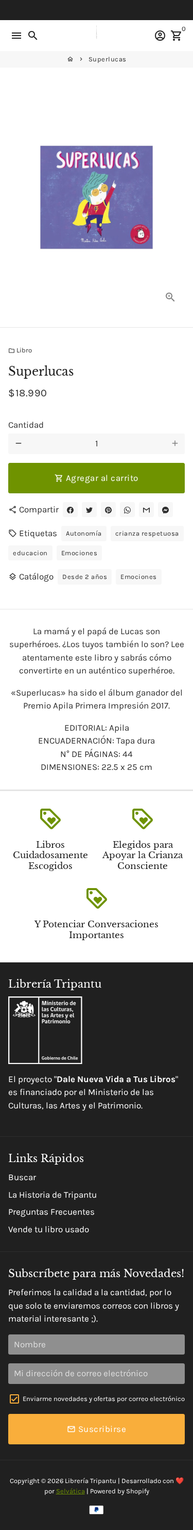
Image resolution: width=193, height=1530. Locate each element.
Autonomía (84, 533)
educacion (30, 553)
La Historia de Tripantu (52, 1194)
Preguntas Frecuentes (51, 1211)
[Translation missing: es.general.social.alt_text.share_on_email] (146, 509)
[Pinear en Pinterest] (108, 509)
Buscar (22, 1177)
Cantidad (26, 425)
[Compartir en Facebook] (70, 509)
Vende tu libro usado (48, 1229)
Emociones (79, 553)
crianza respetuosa (147, 533)
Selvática (70, 1491)
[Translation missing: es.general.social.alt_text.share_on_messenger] (165, 509)
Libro (20, 350)
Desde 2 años (84, 577)
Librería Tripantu (90, 1481)
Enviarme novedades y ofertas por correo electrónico (104, 1399)
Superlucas (108, 59)
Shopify (137, 1491)
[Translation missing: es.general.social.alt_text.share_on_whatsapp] (127, 509)
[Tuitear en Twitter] (89, 509)
